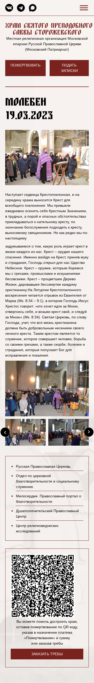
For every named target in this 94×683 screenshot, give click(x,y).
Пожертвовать (25, 65)
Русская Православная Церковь (43, 466)
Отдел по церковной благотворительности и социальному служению (47, 481)
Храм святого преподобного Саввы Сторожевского (48, 28)
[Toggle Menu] (83, 7)
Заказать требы (47, 654)
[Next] (88, 432)
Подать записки (69, 68)
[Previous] (5, 432)
